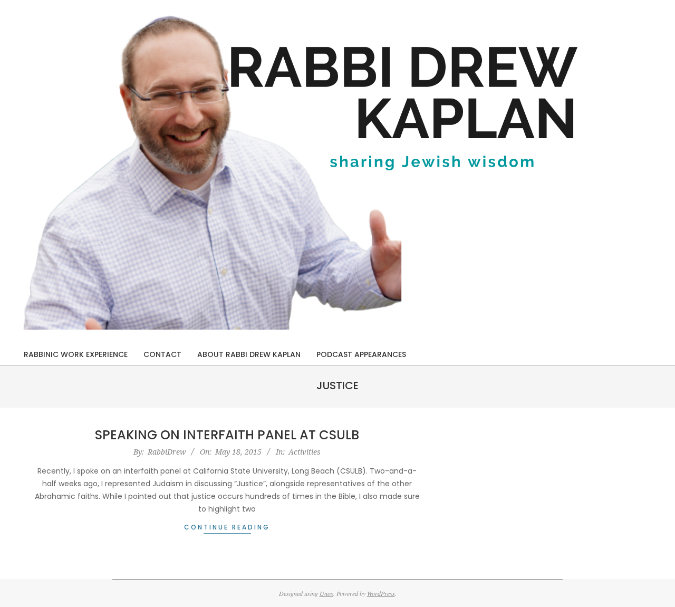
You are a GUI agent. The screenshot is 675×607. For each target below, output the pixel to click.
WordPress (381, 593)
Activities (304, 452)
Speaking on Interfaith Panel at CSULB (227, 435)
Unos (326, 593)
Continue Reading (227, 527)
